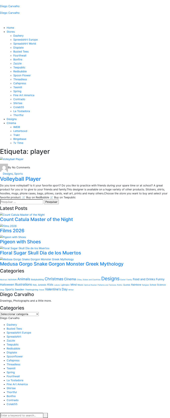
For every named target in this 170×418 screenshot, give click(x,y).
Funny (160, 279)
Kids (50, 284)
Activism (12, 279)
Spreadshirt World (24, 43)
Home (10, 27)
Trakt (16, 135)
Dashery (18, 35)
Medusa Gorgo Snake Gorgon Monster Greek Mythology (62, 264)
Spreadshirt (14, 336)
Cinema (11, 123)
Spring (17, 91)
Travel (41, 290)
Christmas (54, 278)
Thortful (18, 115)
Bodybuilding (37, 279)
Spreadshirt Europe (19, 332)
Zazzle (17, 63)
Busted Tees (21, 51)
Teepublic (19, 67)
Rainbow (136, 284)
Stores (11, 31)
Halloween (7, 284)
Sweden (19, 289)
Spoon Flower (22, 75)
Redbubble (20, 71)
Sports (18, 173)
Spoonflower (15, 356)
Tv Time (18, 143)
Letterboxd (20, 131)
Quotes (126, 285)
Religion (145, 285)
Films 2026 (12, 230)
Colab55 (18, 107)
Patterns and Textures (107, 285)
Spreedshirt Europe (25, 39)
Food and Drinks (144, 279)
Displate (18, 47)
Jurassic (42, 284)
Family (129, 280)
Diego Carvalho (10, 6)
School (153, 285)
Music (80, 285)
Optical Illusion (90, 285)
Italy (35, 285)
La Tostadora (21, 111)
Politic (119, 285)
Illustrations (23, 284)
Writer (71, 290)
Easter (123, 280)
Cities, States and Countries (88, 280)
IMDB (16, 127)
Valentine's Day (56, 289)
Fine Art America (23, 95)
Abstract (3, 280)
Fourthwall (19, 55)
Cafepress (19, 83)
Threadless (20, 79)
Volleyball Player (20, 179)
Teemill (17, 87)
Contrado (19, 99)
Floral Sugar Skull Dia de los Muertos (40, 253)
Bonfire (17, 59)
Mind (74, 284)
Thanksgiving (31, 289)
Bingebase (19, 139)
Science (161, 284)
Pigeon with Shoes (20, 242)
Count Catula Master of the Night (36, 219)
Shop (2, 290)
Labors (57, 285)
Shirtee (17, 103)
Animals (23, 279)
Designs (12, 119)
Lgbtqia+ (65, 285)
